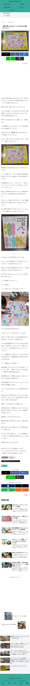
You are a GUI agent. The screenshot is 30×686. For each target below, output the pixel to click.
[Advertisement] (15, 80)
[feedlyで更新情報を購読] (8, 489)
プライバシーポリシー (7, 681)
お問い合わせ (22, 681)
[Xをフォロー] (22, 485)
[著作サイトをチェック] (8, 485)
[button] (19, 58)
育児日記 (5, 465)
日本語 (8, 15)
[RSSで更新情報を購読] (22, 489)
